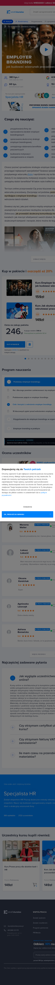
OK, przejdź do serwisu (14, 514)
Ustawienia (27, 507)
